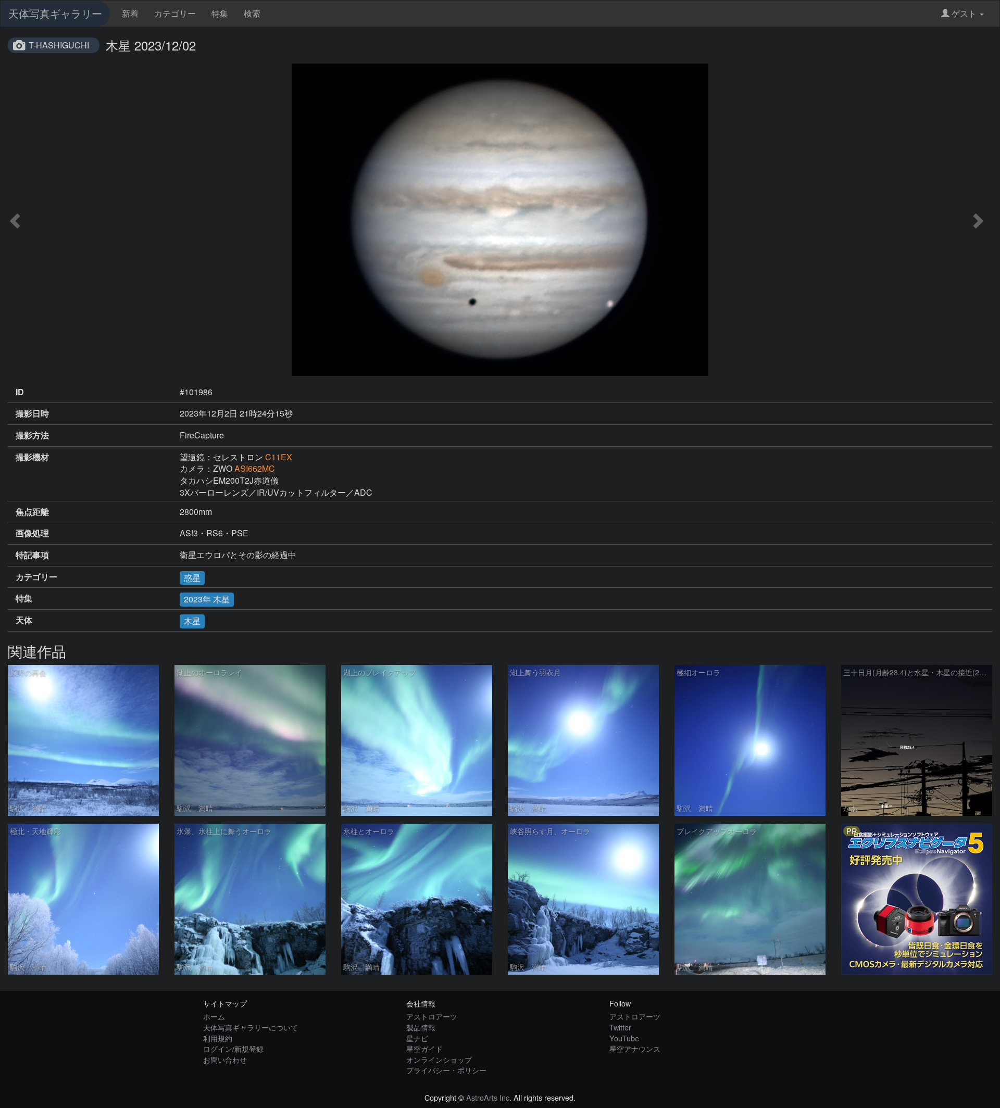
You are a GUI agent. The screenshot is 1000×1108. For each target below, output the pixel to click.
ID (20, 392)
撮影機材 (32, 457)
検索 (252, 13)
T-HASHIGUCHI (59, 45)
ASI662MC (254, 468)
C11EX (278, 457)
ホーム (214, 1016)
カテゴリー (175, 13)
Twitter (620, 1027)
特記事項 (32, 555)
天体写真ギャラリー (55, 13)
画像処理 (32, 533)
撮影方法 (32, 435)
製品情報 (420, 1027)
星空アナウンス (634, 1048)
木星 (192, 621)
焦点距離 (32, 512)
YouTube (624, 1038)
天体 (24, 620)
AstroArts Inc (487, 1097)
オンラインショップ (439, 1059)
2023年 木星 (207, 599)
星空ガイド (424, 1048)
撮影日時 (32, 413)
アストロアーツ (431, 1016)
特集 (219, 13)
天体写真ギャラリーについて (250, 1027)
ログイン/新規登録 (233, 1048)
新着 (130, 13)
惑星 (192, 578)
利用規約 (217, 1038)
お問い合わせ (225, 1059)
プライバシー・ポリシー (446, 1069)
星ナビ (417, 1038)
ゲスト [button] (964, 13)
